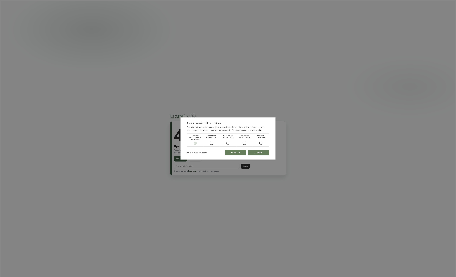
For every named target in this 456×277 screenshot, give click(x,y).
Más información (255, 130)
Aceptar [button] (258, 153)
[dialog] (228, 138)
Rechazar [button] (235, 153)
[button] (197, 152)
